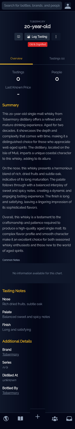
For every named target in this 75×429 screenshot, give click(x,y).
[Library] (20, 418)
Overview (16, 58)
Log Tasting (39, 36)
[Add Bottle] (37, 416)
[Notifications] (69, 418)
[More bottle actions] (56, 36)
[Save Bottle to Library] (18, 36)
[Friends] (55, 418)
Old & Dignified (37, 44)
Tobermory (37, 21)
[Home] (6, 418)
